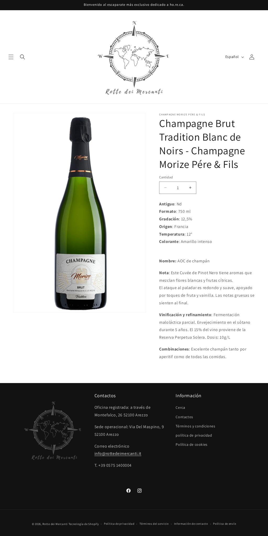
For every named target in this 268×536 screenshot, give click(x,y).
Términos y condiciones (195, 426)
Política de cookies (191, 444)
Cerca (180, 407)
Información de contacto (191, 524)
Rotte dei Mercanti (55, 524)
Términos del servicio (154, 524)
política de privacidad (194, 435)
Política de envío (224, 524)
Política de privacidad (119, 524)
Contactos (184, 417)
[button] (11, 57)
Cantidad (166, 177)
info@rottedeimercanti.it (117, 453)
